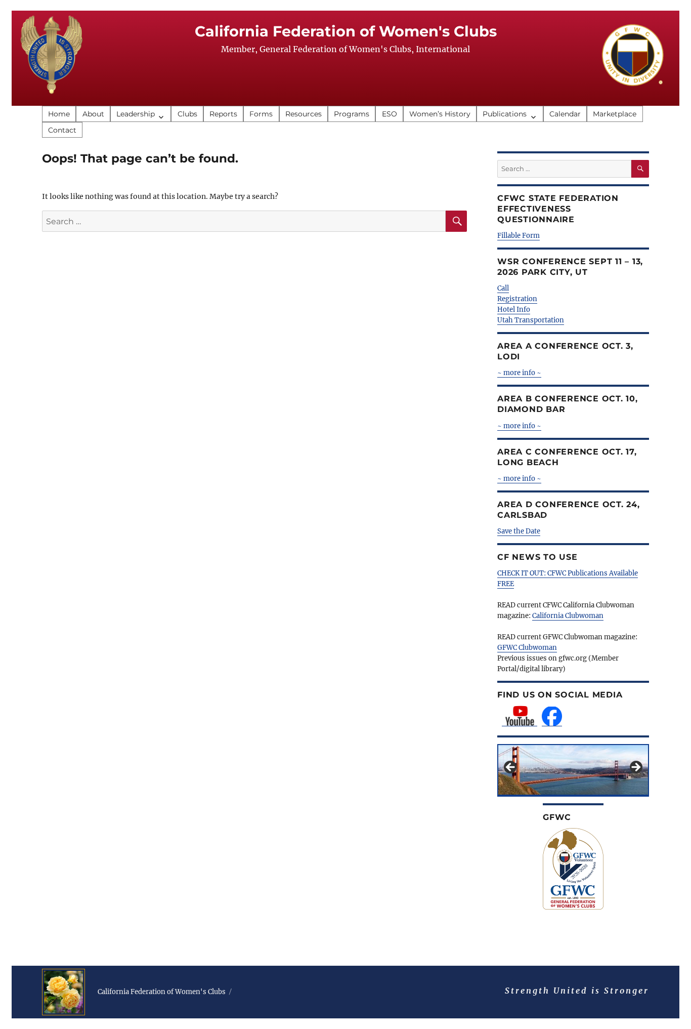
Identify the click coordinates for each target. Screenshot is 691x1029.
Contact (62, 130)
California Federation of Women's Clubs (346, 31)
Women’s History (439, 113)
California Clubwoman (567, 615)
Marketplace (614, 113)
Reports (223, 113)
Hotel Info (513, 309)
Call (503, 288)
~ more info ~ (519, 426)
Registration (517, 299)
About (93, 113)
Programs (351, 113)
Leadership (135, 113)
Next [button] (635, 767)
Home (59, 113)
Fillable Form (518, 235)
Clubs (187, 113)
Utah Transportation (530, 320)
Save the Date (518, 531)
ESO (389, 113)
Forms (261, 113)
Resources (303, 113)
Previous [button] (511, 767)
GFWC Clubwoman (527, 647)
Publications (505, 113)
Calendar (565, 113)
